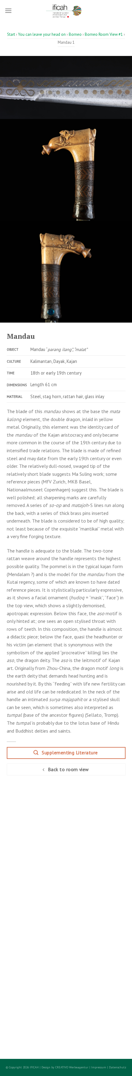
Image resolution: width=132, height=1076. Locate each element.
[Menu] (8, 10)
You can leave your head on (42, 34)
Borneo (75, 34)
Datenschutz (117, 1067)
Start (11, 34)
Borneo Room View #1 (104, 34)
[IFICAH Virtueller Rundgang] (66, 10)
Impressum (98, 1067)
